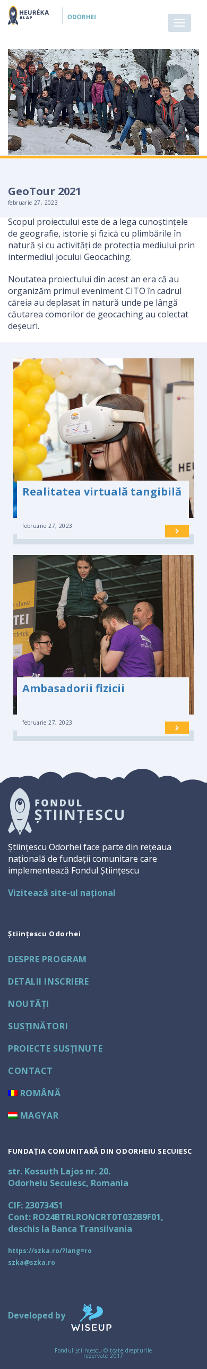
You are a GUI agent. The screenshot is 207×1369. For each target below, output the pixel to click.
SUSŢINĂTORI (38, 1026)
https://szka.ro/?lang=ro (50, 1250)
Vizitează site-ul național (62, 892)
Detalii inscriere (48, 981)
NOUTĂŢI (28, 1004)
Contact (30, 1071)
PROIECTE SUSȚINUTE (55, 1048)
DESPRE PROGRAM (47, 959)
